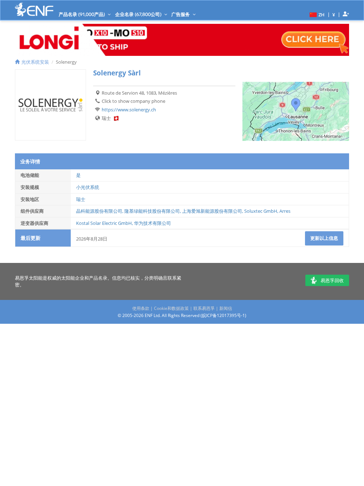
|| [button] (333, 14)
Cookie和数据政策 (171, 308)
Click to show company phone (133, 101)
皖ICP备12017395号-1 (223, 315)
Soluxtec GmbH (260, 211)
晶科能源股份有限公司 (99, 211)
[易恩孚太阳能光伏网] (34, 9)
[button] (316, 14)
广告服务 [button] (181, 14)
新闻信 (225, 308)
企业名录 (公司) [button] (138, 14)
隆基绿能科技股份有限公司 (152, 211)
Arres (284, 211)
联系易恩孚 (204, 308)
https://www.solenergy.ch (129, 109)
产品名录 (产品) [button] (82, 14)
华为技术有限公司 (152, 223)
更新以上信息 (324, 238)
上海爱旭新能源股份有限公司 (212, 211)
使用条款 (140, 308)
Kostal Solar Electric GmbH (104, 223)
